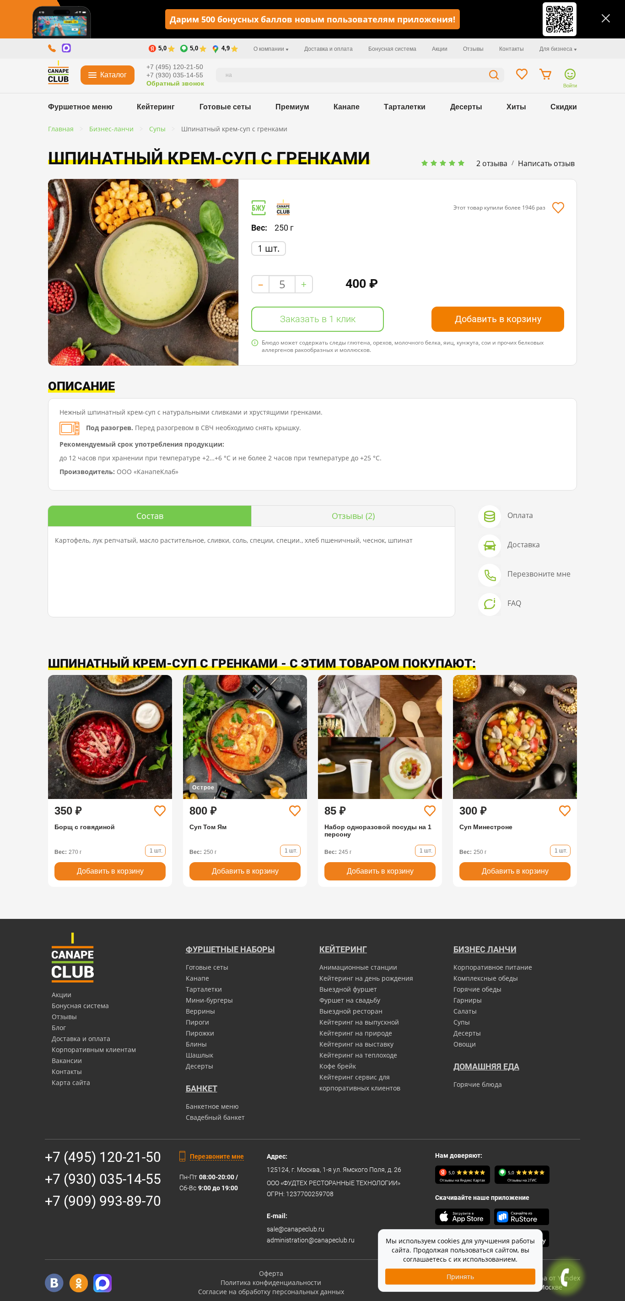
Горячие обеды (477, 989)
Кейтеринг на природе (355, 1033)
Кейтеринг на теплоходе (358, 1055)
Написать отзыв (546, 163)
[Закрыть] (605, 18)
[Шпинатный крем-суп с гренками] (143, 272)
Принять (460, 1276)
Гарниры (467, 1000)
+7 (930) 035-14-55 (174, 75)
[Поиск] (494, 76)
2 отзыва (491, 163)
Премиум (292, 107)
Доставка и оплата (328, 49)
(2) (353, 515)
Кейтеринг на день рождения (366, 978)
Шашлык (199, 1055)
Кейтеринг (156, 107)
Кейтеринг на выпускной (359, 1022)
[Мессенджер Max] (102, 1283)
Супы (461, 1022)
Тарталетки (405, 107)
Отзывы (473, 49)
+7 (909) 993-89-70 (103, 1201)
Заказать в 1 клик (318, 318)
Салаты (465, 1011)
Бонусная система (392, 49)
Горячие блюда (477, 1084)
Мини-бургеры (209, 1000)
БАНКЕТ (201, 1088)
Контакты (511, 49)
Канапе (347, 107)
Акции (439, 49)
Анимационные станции (358, 967)
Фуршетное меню (80, 107)
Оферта (271, 1273)
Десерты (466, 107)
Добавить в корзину (498, 318)
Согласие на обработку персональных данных (271, 1291)
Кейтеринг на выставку (356, 1044)
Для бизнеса (556, 49)
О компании (269, 49)
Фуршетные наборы (230, 949)
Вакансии (67, 1060)
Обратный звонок (175, 83)
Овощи (464, 1044)
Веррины (200, 1011)
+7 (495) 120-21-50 (174, 66)
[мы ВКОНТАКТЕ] (54, 1283)
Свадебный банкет (215, 1117)
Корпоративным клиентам (94, 1049)
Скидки (563, 107)
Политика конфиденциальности (271, 1282)
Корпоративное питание (492, 967)
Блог (59, 1027)
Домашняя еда (486, 1066)
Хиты (516, 107)
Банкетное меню (212, 1106)
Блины (196, 1044)
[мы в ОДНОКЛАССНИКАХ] (78, 1283)
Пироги (197, 1022)
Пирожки (200, 1033)
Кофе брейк (337, 1066)
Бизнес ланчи (485, 949)
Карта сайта (71, 1082)
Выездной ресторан (351, 1011)
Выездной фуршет (348, 989)
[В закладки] (558, 208)
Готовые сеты (225, 107)
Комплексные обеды (485, 978)
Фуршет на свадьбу (349, 1000)
